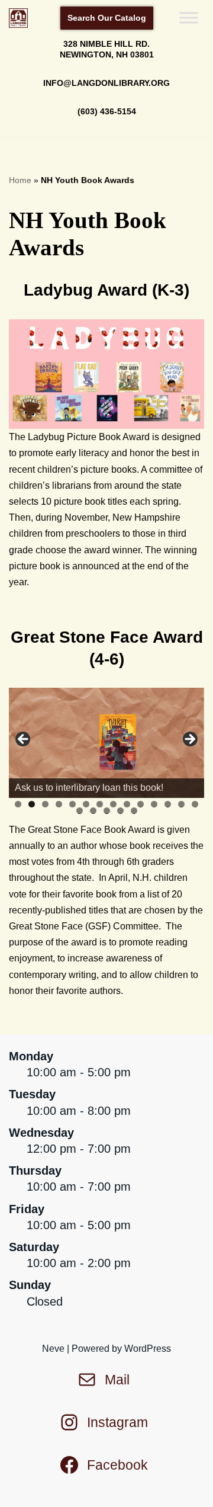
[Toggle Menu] (188, 18)
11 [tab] (154, 804)
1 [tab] (18, 804)
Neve (53, 1349)
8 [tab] (113, 804)
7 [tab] (99, 804)
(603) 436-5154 (107, 111)
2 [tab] (31, 804)
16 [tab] (93, 810)
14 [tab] (195, 804)
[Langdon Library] (21, 18)
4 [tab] (59, 804)
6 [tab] (86, 804)
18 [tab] (121, 810)
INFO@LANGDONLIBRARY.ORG (106, 83)
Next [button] (189, 740)
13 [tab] (182, 804)
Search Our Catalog (106, 18)
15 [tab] (80, 810)
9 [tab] (127, 804)
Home (20, 180)
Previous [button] (24, 740)
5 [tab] (72, 804)
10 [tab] (141, 804)
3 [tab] (45, 804)
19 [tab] (134, 810)
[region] (106, 743)
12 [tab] (168, 804)
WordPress (147, 1349)
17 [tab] (107, 810)
